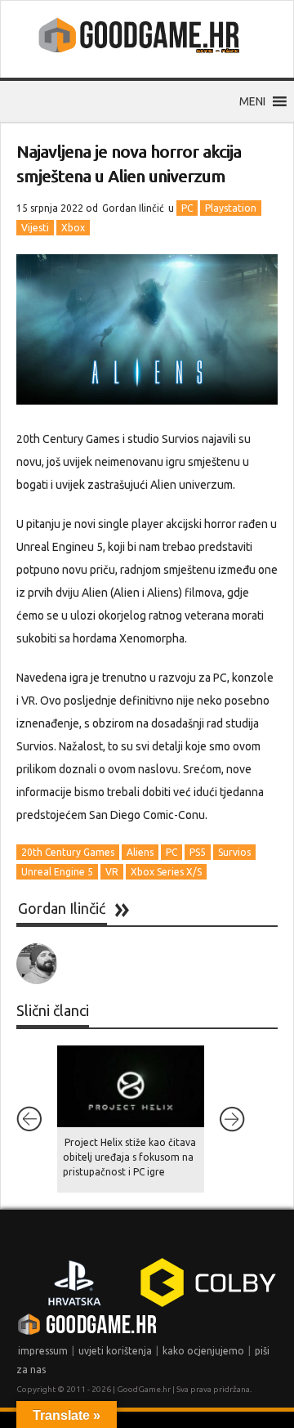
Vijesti (35, 227)
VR (111, 871)
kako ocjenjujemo (203, 1350)
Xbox (73, 227)
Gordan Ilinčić (133, 208)
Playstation (230, 208)
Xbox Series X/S (166, 871)
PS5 (197, 852)
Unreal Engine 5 (57, 871)
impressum (43, 1350)
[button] (252, 101)
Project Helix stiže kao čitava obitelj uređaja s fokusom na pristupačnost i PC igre (129, 1157)
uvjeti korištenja (115, 1350)
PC (187, 208)
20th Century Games (67, 852)
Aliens (140, 852)
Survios (234, 852)
